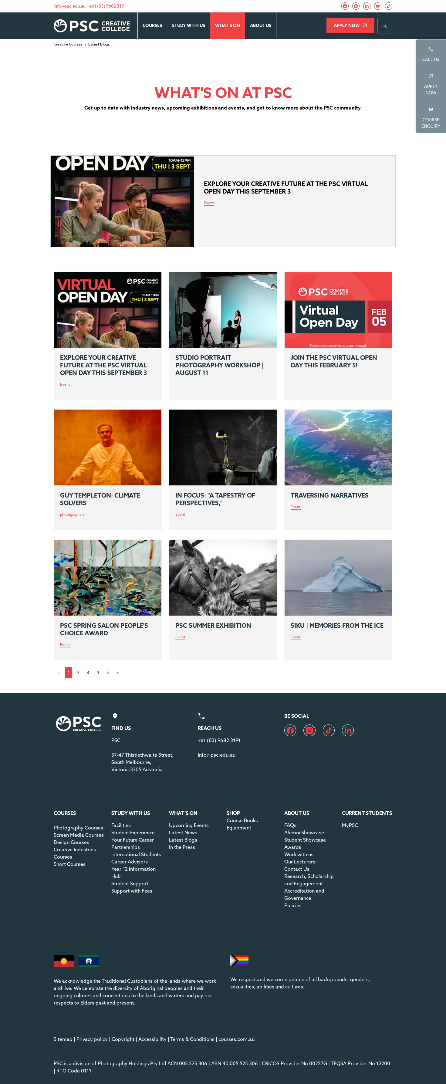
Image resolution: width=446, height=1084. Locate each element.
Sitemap (63, 1039)
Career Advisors (129, 862)
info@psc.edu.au (70, 6)
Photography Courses (78, 828)
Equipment (239, 828)
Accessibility (152, 1039)
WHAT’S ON (227, 25)
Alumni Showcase (304, 832)
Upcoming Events (189, 825)
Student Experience (133, 832)
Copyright (123, 1039)
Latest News (183, 832)
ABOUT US (260, 25)
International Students (136, 854)
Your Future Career (132, 840)
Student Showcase (305, 840)
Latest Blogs (183, 840)
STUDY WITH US (188, 25)
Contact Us (296, 869)
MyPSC (350, 825)
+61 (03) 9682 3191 (107, 6)
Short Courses (70, 864)
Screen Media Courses (79, 835)
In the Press (182, 847)
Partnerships (125, 847)
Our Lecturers (299, 862)
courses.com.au (236, 1039)
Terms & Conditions (192, 1039)
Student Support (129, 883)
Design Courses (71, 842)
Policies (293, 905)
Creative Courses (68, 44)
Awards (292, 847)
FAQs (290, 825)
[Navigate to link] (345, 6)
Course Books (242, 820)
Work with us (298, 854)
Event (65, 385)
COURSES (152, 25)
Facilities (121, 825)
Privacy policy (92, 1039)
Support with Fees (131, 891)
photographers (72, 515)
